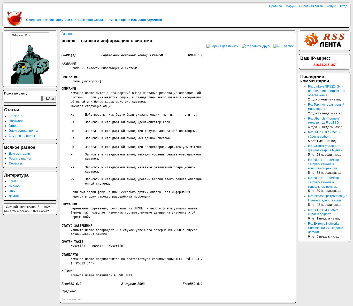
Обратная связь (311, 6)
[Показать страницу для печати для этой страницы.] (222, 46)
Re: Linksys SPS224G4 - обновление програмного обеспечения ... (326, 91)
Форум (290, 6)
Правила (275, 6)
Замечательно (77, 295)
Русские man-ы (20, 158)
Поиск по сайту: (16, 93)
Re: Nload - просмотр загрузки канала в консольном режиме (323, 164)
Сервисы (15, 163)
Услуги (331, 6)
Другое (14, 196)
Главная (68, 34)
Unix (12, 191)
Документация (19, 153)
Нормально (68, 295)
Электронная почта (23, 130)
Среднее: (69, 291)
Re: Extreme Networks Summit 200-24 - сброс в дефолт (325, 228)
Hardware (16, 121)
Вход (343, 6)
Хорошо (72, 295)
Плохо (64, 295)
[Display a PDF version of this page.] (284, 46)
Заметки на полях (22, 136)
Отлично (81, 295)
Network (14, 186)
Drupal (13, 126)
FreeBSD (15, 116)
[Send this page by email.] (256, 46)
